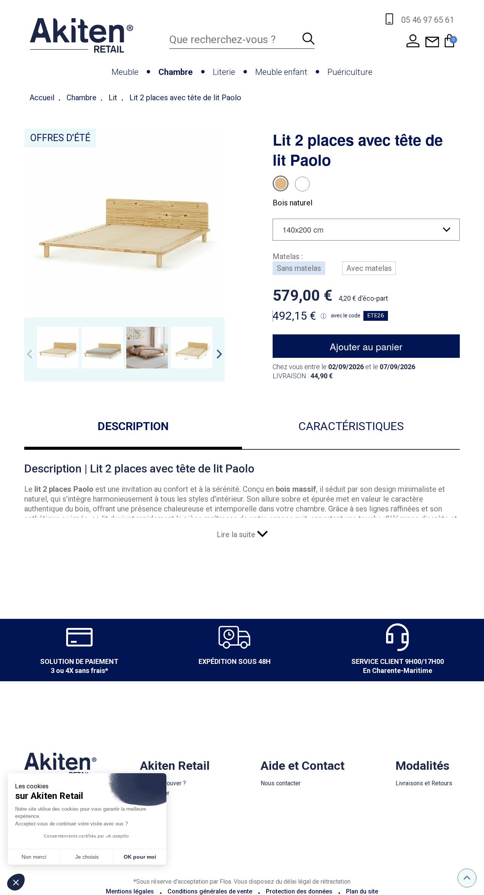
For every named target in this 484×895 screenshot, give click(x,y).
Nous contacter (281, 783)
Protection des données (299, 891)
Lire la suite (237, 534)
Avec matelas (369, 268)
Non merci (34, 857)
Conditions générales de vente (210, 891)
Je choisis (87, 857)
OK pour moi (140, 857)
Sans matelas (299, 268)
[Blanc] (302, 184)
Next (219, 354)
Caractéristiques (351, 426)
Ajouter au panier (366, 346)
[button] (16, 882)
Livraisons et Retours (424, 783)
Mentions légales (130, 891)
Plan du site (362, 891)
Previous (29, 354)
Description (133, 426)
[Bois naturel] (281, 183)
